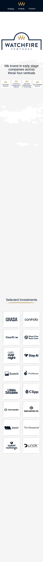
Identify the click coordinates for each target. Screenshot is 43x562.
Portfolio (21, 9)
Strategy (11, 9)
